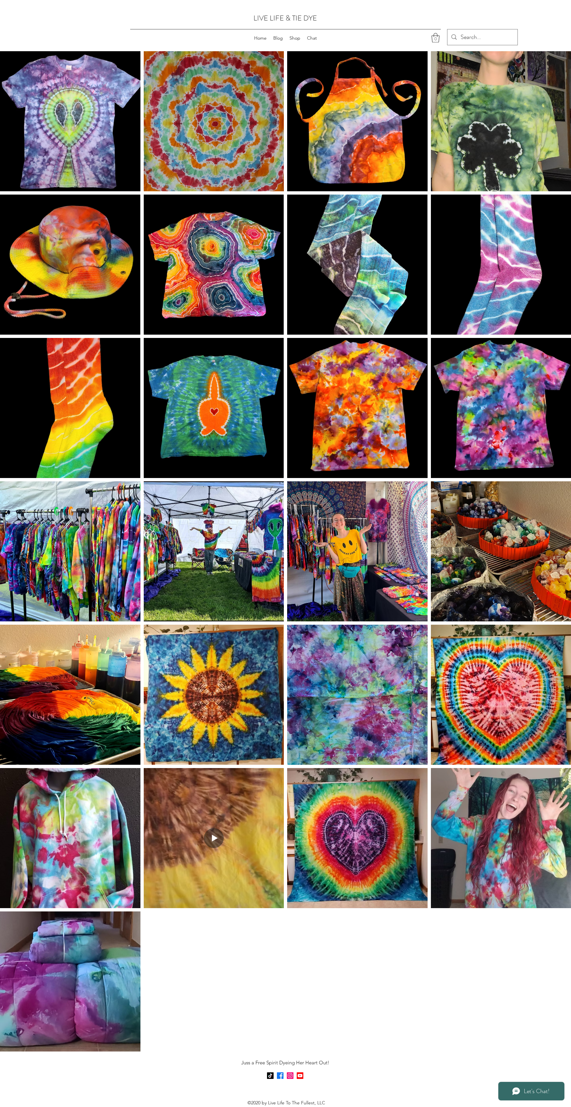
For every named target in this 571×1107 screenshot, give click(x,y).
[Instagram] (290, 1075)
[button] (435, 38)
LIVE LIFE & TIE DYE (285, 18)
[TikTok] (270, 1075)
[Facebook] (280, 1075)
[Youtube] (300, 1075)
